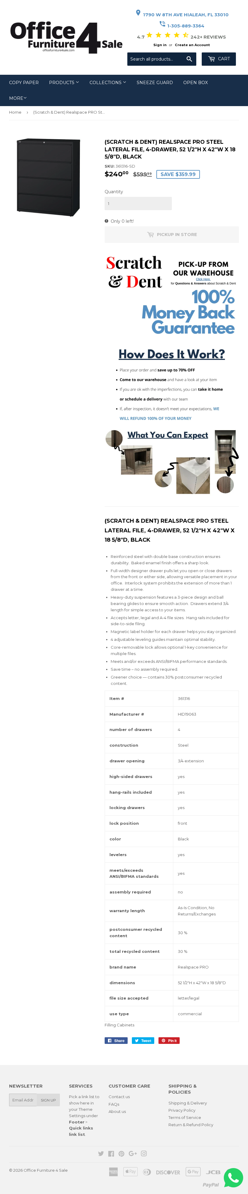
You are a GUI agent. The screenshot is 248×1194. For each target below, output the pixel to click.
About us (117, 1111)
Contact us (119, 1096)
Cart (223, 58)
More (16, 98)
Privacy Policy (181, 1110)
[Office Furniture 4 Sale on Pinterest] (121, 1154)
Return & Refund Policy (190, 1124)
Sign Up (48, 1100)
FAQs (114, 1104)
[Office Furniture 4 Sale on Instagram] (144, 1154)
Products (62, 82)
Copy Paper (24, 82)
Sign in (160, 45)
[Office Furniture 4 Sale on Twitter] (101, 1154)
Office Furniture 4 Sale (46, 1170)
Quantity (114, 191)
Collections (106, 82)
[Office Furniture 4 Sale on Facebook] (111, 1154)
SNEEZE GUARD (155, 82)
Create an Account (192, 45)
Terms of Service (184, 1117)
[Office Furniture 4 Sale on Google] (133, 1154)
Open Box (195, 82)
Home (15, 112)
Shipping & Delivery (187, 1103)
